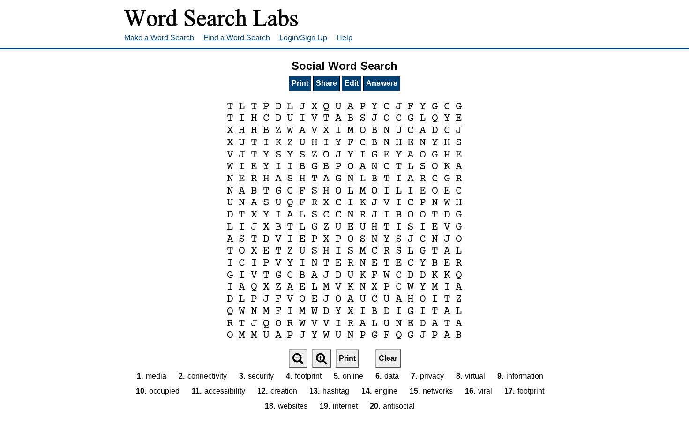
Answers (381, 83)
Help (344, 38)
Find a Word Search (236, 38)
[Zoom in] (321, 358)
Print (300, 83)
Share (326, 83)
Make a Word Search (159, 38)
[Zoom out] (298, 358)
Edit (351, 83)
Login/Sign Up (303, 38)
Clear (388, 358)
